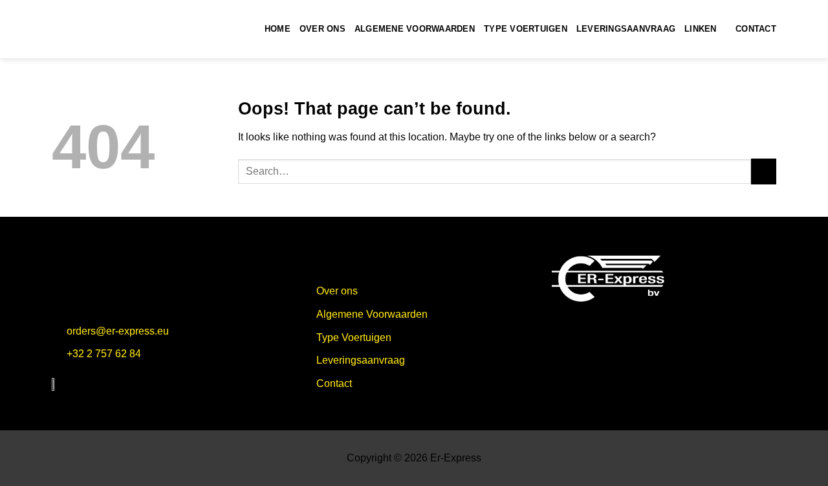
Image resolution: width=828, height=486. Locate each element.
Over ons (322, 29)
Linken (700, 29)
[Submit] (763, 171)
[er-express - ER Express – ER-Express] (116, 29)
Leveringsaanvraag (625, 29)
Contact (755, 29)
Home (277, 29)
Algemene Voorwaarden (414, 29)
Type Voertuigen (525, 29)
